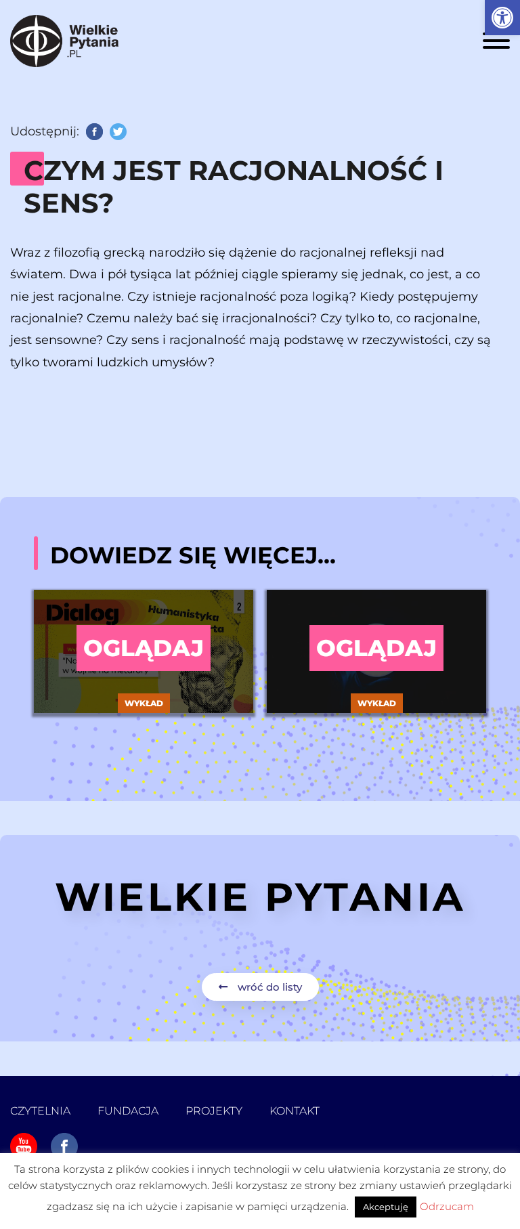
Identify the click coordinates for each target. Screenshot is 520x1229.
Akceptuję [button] (385, 1206)
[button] (502, 17)
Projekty (214, 1110)
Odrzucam (447, 1206)
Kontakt (294, 1110)
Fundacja (128, 1110)
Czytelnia (40, 1110)
